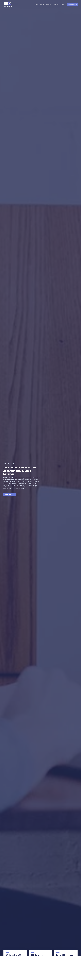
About (42, 5)
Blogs (62, 5)
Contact (56, 5)
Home (36, 5)
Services (48, 5)
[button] (72, 4)
